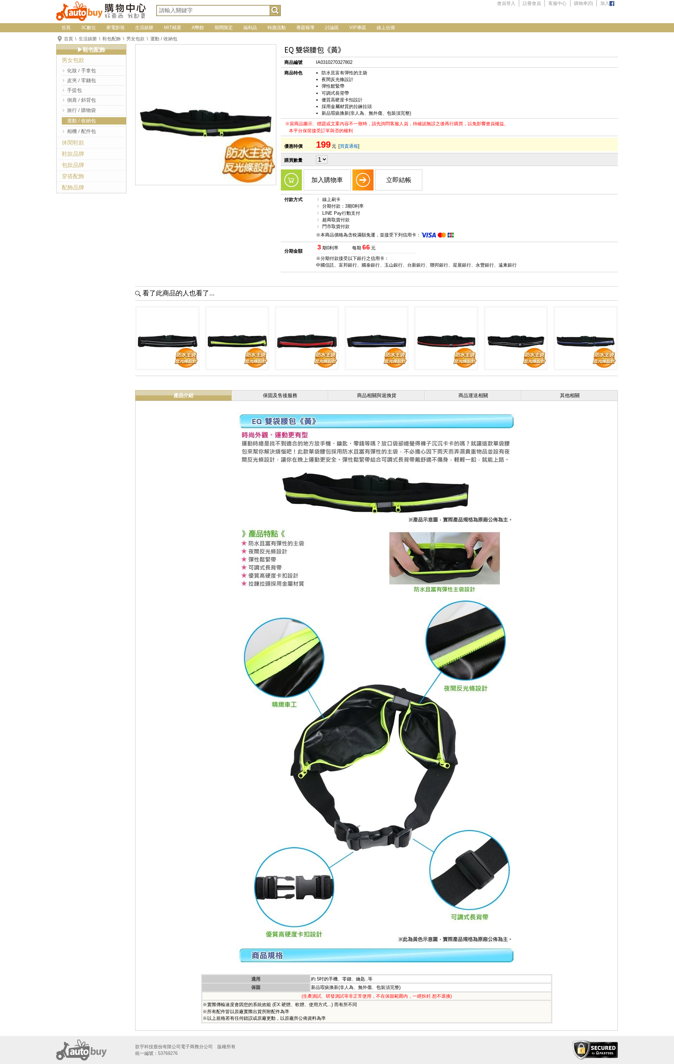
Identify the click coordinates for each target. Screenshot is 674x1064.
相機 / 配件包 (81, 131)
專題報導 (305, 27)
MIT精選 (172, 27)
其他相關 (570, 395)
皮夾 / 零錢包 (81, 80)
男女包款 (135, 38)
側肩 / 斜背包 (81, 100)
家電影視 (115, 27)
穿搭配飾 (73, 176)
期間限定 (223, 27)
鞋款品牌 (73, 154)
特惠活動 (276, 27)
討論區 (332, 27)
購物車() (583, 3)
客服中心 (557, 3)
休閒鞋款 (73, 143)
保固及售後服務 (280, 395)
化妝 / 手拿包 (81, 70)
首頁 (66, 27)
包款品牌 (73, 165)
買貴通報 (349, 146)
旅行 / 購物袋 (81, 110)
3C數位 (88, 27)
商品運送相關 (473, 395)
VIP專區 (357, 27)
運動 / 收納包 (163, 38)
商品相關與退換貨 (376, 395)
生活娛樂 (144, 27)
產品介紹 (183, 395)
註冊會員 (532, 3)
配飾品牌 (73, 187)
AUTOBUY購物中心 (101, 10)
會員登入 (506, 3)
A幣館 (198, 27)
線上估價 (386, 27)
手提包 (74, 90)
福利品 (250, 27)
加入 (604, 3)
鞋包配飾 (112, 38)
